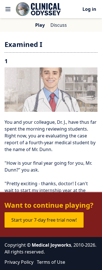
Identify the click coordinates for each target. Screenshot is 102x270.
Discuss (58, 25)
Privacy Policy (19, 262)
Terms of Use (51, 262)
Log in (89, 9)
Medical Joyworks (51, 245)
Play (40, 25)
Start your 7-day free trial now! (44, 220)
